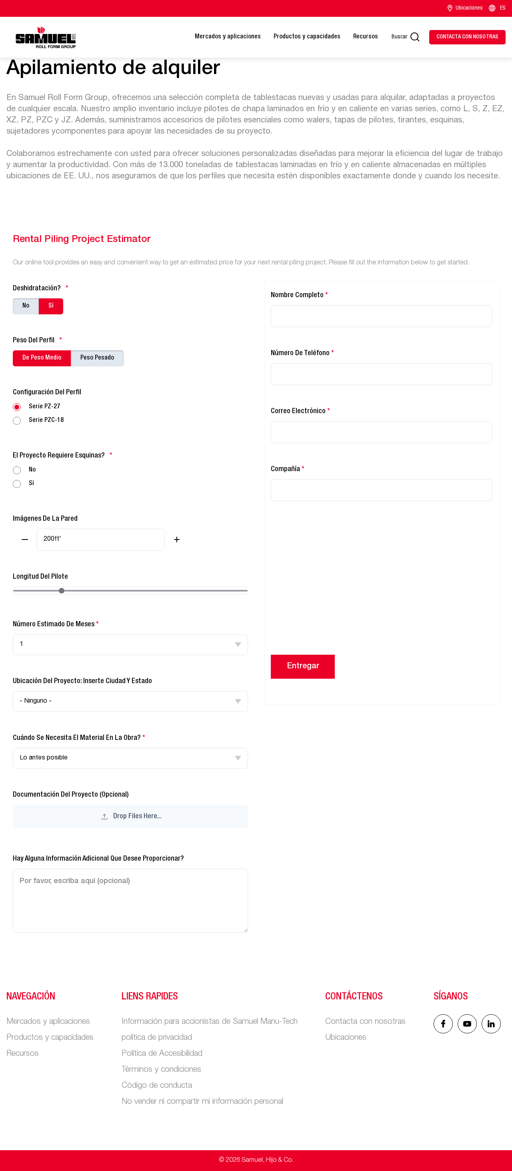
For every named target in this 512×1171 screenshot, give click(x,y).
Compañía (287, 469)
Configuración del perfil (47, 392)
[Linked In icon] (467, 1023)
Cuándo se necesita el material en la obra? (79, 738)
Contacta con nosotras (365, 1022)
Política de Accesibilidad (162, 1054)
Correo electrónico (300, 411)
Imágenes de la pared (45, 519)
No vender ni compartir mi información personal (202, 1102)
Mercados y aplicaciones (228, 37)
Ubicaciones (469, 8)
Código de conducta (157, 1086)
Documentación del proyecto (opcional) (87, 805)
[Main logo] (45, 37)
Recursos (365, 37)
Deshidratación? (40, 288)
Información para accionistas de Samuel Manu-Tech (210, 1022)
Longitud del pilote (40, 577)
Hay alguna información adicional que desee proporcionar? (98, 859)
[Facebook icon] (443, 1023)
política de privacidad (157, 1038)
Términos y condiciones (161, 1070)
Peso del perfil (37, 340)
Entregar (303, 667)
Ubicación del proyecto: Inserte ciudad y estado (82, 681)
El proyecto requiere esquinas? (62, 456)
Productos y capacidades (307, 37)
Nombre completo (299, 295)
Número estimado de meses (56, 624)
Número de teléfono (302, 353)
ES (503, 8)
